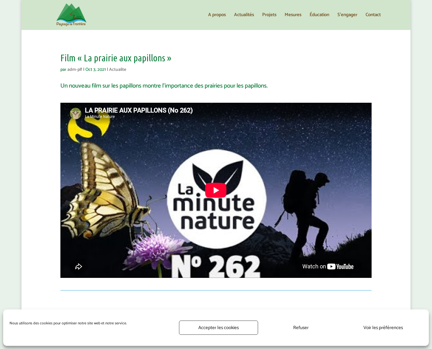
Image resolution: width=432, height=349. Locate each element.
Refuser (301, 328)
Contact (373, 16)
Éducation (319, 16)
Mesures (293, 16)
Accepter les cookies (218, 328)
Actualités (244, 16)
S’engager (347, 16)
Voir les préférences (383, 328)
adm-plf (74, 69)
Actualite (117, 69)
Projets (269, 16)
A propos (217, 16)
